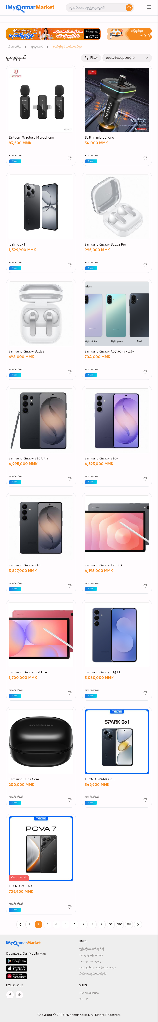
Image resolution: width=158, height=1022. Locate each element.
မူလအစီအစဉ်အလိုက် (120, 58)
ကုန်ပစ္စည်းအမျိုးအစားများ (91, 955)
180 (119, 924)
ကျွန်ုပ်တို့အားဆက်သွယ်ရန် (91, 949)
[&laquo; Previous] (20, 924)
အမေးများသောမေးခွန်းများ (91, 961)
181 (129, 924)
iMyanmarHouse (89, 993)
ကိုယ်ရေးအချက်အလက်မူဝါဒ (93, 973)
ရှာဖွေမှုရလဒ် (37, 46)
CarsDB (83, 999)
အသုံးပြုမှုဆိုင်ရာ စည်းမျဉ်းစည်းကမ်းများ (97, 967)
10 (110, 924)
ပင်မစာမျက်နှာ (14, 46)
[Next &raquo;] (138, 924)
